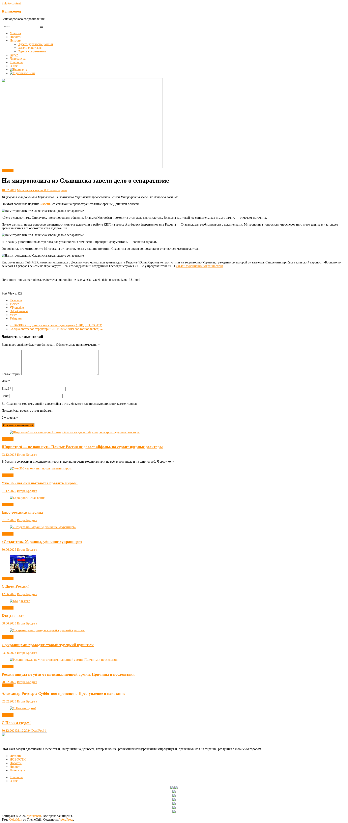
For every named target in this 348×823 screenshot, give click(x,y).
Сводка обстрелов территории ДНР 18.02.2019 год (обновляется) (56, 329)
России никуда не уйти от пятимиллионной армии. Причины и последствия (68, 674)
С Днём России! (15, 586)
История (15, 40)
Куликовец (11, 11)
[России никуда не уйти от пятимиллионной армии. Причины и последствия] (64, 659)
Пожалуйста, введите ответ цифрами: (27, 410)
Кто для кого (13, 616)
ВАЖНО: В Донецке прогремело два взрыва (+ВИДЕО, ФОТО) (56, 325)
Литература (18, 58)
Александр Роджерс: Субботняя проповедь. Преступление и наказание (63, 693)
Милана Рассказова (30, 190)
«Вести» (46, 204)
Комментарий (11, 374)
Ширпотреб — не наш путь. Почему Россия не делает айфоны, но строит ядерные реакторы (82, 447)
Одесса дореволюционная (35, 44)
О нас (14, 66)
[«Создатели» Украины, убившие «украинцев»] (43, 527)
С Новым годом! (16, 723)
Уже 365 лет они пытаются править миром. (40, 483)
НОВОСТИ (18, 759)
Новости (16, 36)
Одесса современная (32, 51)
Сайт (5, 396)
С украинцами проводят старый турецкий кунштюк (48, 645)
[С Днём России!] (23, 571)
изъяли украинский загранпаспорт (199, 266)
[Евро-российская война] (27, 497)
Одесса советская (29, 47)
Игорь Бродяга (27, 454)
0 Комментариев (55, 190)
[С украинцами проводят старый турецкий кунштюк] (47, 630)
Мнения (15, 33)
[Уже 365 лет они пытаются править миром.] (41, 468)
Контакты (16, 62)
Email (6, 388)
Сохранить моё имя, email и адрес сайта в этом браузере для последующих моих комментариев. (72, 403)
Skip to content (11, 3)
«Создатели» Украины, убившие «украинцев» (42, 542)
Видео (14, 55)
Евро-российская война (22, 512)
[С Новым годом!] (23, 708)
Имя (6, 381)
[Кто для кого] (20, 601)
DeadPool (38, 730)
